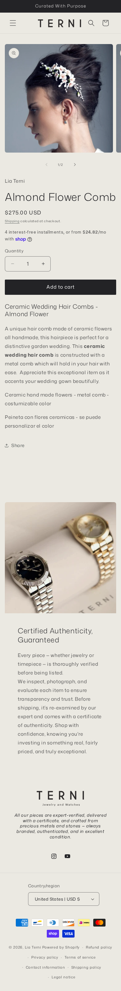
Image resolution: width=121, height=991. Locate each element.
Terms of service (80, 957)
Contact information (45, 967)
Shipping (12, 221)
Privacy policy (44, 957)
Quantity (14, 251)
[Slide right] (75, 164)
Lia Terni (33, 947)
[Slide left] (46, 164)
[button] (13, 23)
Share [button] (18, 445)
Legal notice (63, 977)
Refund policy (99, 947)
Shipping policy (86, 967)
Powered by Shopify (61, 947)
